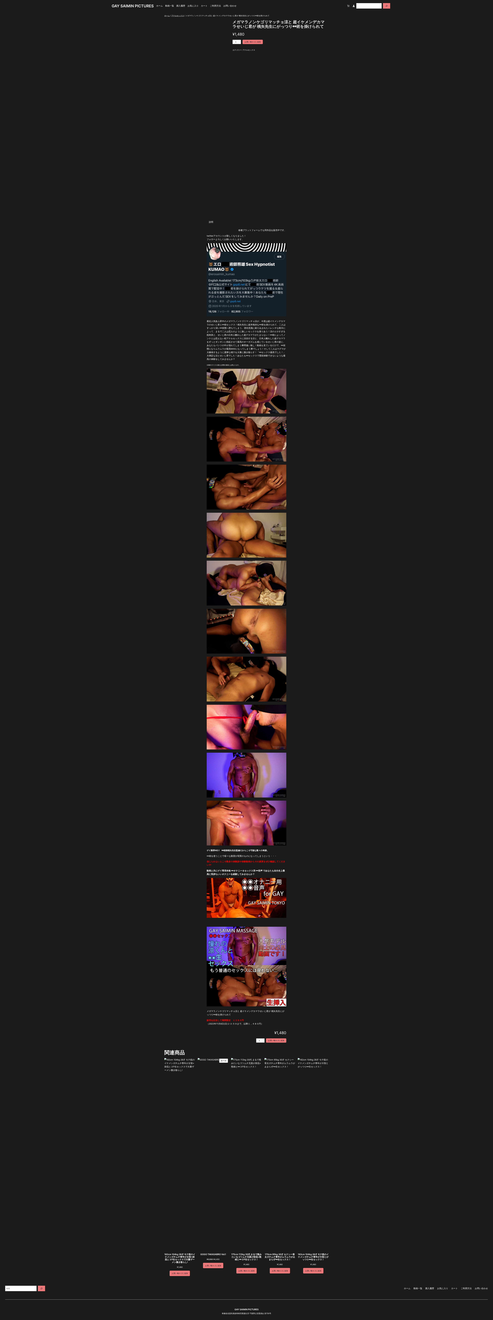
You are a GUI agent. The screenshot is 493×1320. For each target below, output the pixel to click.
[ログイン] (353, 6)
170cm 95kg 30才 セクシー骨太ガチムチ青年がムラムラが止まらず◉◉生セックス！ (280, 1257)
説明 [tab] (211, 222)
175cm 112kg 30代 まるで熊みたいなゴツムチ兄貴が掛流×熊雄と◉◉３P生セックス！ (246, 1257)
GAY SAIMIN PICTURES (133, 6)
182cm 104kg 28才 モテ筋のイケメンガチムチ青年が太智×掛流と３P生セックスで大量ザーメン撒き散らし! (179, 1258)
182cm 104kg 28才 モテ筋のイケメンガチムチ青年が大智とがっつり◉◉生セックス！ (313, 1257)
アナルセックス (177, 16)
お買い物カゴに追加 (253, 42)
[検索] (386, 6)
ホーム (167, 16)
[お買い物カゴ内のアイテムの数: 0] (348, 6)
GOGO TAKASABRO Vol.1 (213, 1254)
